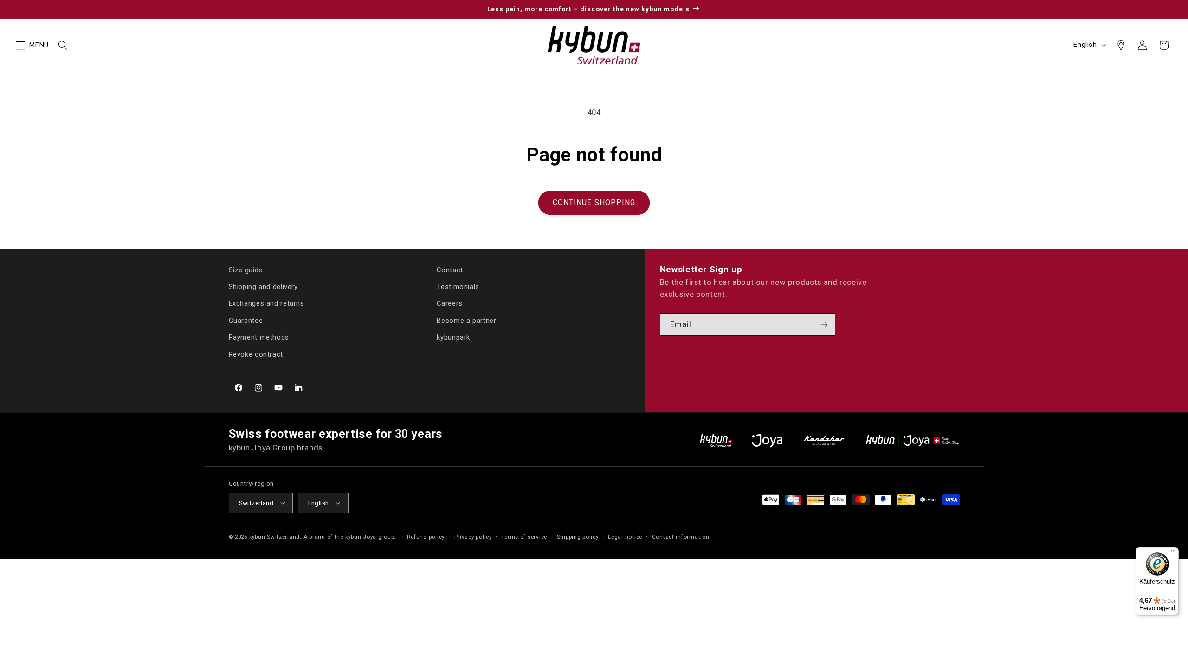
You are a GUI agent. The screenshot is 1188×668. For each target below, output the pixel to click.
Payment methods (259, 337)
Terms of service (524, 536)
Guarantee (246, 320)
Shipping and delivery (263, 287)
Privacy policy (473, 536)
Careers (449, 303)
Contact (450, 270)
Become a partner (466, 320)
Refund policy (426, 536)
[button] (20, 45)
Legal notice (625, 536)
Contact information (681, 536)
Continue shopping (594, 202)
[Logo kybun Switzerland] (716, 440)
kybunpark (453, 337)
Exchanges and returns (266, 303)
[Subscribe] (824, 324)
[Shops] (1120, 45)
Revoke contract (256, 354)
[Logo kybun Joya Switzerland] (912, 440)
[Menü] (1173, 553)
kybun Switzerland (274, 536)
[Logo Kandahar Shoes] (824, 440)
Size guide (246, 270)
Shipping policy (578, 536)
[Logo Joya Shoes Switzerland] (767, 440)
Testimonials (458, 287)
